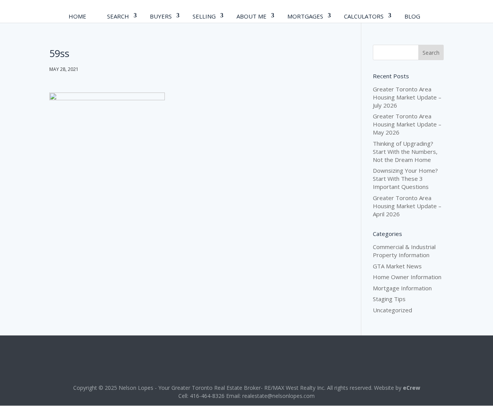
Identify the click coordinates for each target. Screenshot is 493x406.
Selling (204, 16)
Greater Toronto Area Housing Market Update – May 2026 (407, 124)
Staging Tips (389, 299)
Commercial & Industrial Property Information (404, 251)
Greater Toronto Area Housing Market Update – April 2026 (407, 206)
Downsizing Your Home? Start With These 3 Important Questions (405, 178)
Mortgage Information (402, 288)
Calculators (364, 16)
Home (77, 16)
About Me (251, 16)
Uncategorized (392, 310)
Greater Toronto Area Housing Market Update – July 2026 (407, 97)
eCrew (411, 387)
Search (118, 16)
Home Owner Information (407, 277)
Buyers (161, 16)
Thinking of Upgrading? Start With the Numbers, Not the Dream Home (405, 151)
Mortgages (305, 16)
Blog (412, 16)
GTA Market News (397, 266)
